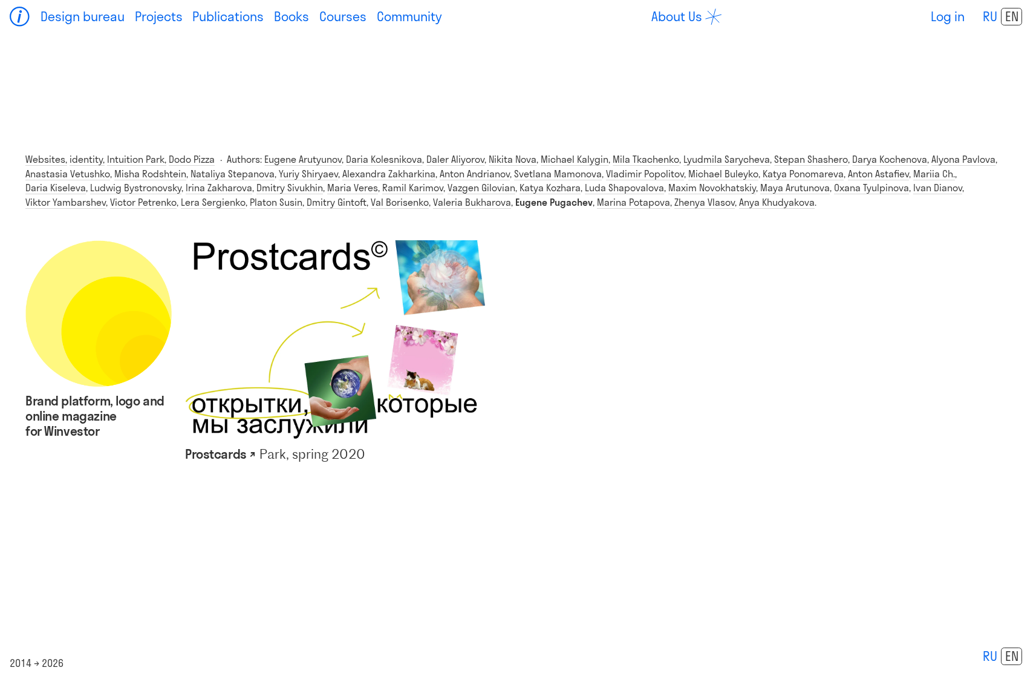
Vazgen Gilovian (481, 188)
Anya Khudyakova (777, 202)
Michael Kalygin (574, 159)
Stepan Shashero (811, 159)
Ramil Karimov (412, 188)
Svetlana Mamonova (558, 174)
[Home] (20, 17)
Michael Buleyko (723, 174)
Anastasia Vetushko (67, 174)
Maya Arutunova (795, 188)
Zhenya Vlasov (704, 202)
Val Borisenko (400, 202)
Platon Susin (276, 202)
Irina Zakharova (219, 188)
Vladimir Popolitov (645, 174)
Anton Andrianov (475, 174)
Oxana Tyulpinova (871, 188)
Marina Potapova (633, 202)
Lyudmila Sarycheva (726, 159)
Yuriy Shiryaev (308, 174)
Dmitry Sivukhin (289, 188)
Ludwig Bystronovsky (135, 188)
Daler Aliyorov (455, 159)
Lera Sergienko (213, 202)
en (1011, 16)
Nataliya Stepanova (233, 174)
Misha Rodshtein (150, 174)
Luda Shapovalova (624, 188)
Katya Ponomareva (803, 174)
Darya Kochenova (889, 159)
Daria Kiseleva (55, 188)
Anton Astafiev (878, 174)
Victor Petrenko (143, 202)
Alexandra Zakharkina (388, 174)
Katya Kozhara (550, 188)
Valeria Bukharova (472, 202)
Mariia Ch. (934, 174)
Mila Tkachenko (646, 159)
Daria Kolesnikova (384, 159)
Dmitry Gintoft (337, 202)
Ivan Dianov (937, 188)
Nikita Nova (512, 159)
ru (990, 16)
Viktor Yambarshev (65, 202)
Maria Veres (352, 188)
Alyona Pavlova (963, 159)
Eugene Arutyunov (303, 159)
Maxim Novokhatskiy (712, 188)
